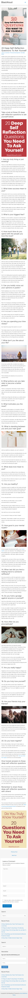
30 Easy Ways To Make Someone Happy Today (11, 937)
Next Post (14, 855)
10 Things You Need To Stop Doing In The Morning (12, 927)
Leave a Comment (5, 52)
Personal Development (15, 52)
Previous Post (14, 852)
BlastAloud (7, 2)
